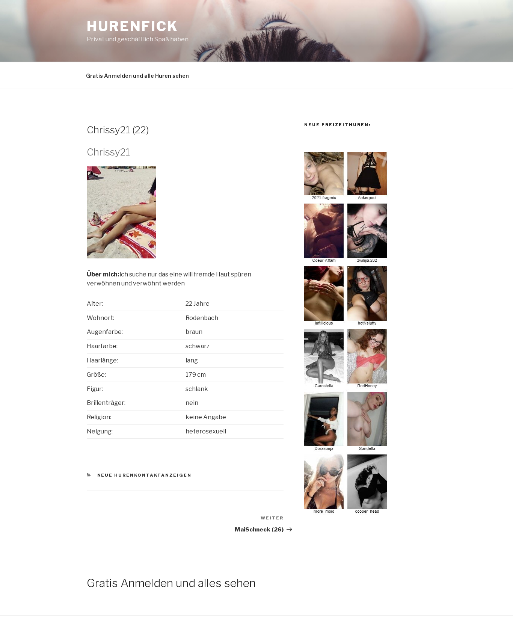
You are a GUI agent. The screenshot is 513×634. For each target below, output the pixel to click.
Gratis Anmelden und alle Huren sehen (137, 75)
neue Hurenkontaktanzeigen (144, 475)
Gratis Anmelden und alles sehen (171, 583)
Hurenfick (132, 26)
